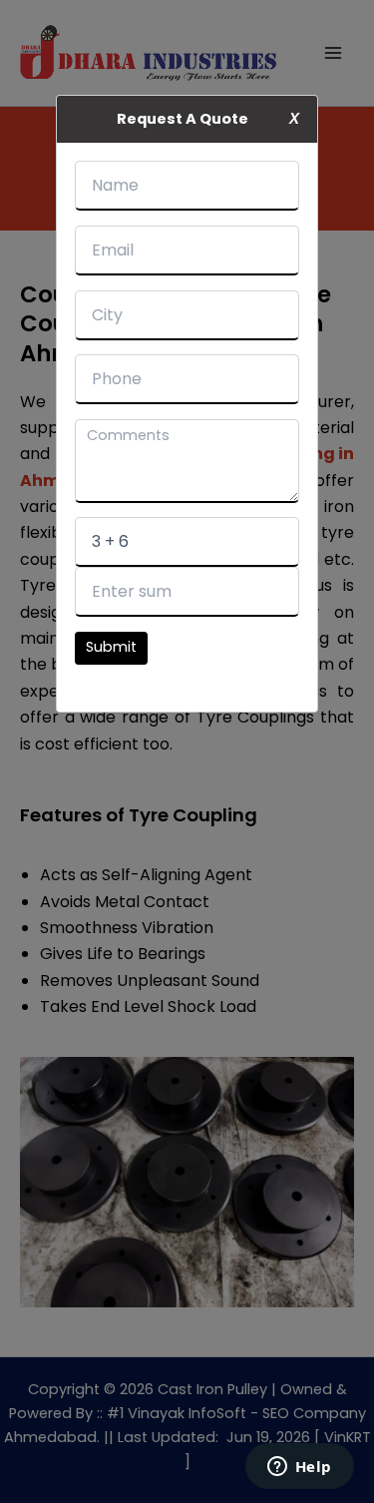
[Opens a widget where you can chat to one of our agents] (299, 1468)
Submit (111, 647)
